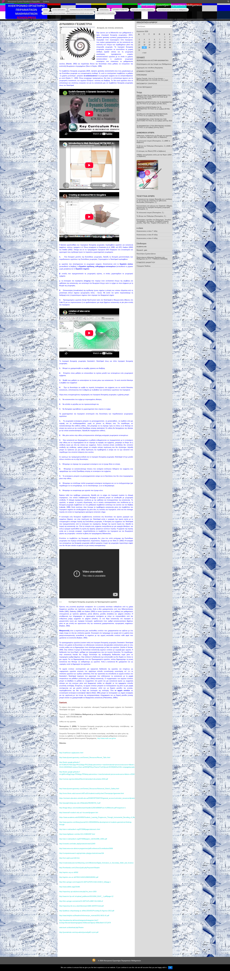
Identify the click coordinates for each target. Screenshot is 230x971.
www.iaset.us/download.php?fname (71, 927)
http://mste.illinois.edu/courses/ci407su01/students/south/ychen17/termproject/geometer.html (91, 793)
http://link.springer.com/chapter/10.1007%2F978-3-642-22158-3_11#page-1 (85, 882)
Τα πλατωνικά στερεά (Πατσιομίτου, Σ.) (150, 212)
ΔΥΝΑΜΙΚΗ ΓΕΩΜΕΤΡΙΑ (120, 9)
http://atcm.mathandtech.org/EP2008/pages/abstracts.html (79, 829)
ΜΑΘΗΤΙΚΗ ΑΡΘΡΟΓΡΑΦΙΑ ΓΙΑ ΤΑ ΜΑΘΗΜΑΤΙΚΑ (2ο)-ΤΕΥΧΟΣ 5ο (154, 103)
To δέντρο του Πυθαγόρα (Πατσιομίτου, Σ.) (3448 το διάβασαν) (154, 146)
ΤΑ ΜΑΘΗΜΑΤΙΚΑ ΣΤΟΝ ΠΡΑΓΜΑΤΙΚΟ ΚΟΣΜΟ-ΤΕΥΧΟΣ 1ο (154, 126)
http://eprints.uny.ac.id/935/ (68, 872)
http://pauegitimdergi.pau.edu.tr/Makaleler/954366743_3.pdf (79, 803)
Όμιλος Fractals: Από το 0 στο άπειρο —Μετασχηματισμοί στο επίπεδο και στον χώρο (68, 13)
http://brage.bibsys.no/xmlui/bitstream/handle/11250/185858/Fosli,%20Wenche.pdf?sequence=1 (92, 808)
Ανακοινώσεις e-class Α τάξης (147, 238)
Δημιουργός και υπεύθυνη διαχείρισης (142, 9)
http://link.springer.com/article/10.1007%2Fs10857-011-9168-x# (81, 901)
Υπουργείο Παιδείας (143, 266)
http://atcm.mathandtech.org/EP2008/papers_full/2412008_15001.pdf (83, 839)
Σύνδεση (46, 2)
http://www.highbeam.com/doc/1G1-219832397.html (77, 834)
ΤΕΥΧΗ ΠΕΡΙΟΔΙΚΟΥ (59, 9)
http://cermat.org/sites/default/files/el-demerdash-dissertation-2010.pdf (83, 779)
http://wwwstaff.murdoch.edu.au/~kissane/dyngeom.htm (78, 812)
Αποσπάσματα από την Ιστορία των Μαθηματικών (172, 9)
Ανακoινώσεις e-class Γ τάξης (147, 231)
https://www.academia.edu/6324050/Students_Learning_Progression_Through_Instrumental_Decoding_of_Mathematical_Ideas (103, 817)
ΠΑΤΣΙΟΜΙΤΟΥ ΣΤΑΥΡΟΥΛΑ (106, 13)
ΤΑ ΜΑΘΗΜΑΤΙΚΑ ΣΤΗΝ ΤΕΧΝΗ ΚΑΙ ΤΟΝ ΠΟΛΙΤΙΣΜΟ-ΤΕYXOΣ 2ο (151, 120)
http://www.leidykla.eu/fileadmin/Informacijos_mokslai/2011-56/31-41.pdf (84, 915)
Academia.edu (142, 246)
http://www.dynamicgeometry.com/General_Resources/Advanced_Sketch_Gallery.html (89, 789)
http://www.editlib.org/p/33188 (69, 887)
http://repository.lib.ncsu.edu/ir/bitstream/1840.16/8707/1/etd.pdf (81, 906)
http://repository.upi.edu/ (67, 891)
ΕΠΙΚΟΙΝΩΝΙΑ (104, 9)
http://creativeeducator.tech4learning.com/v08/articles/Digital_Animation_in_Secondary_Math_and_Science (96, 863)
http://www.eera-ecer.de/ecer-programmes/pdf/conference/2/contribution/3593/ (86, 848)
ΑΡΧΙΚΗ (45, 9)
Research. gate (142, 250)
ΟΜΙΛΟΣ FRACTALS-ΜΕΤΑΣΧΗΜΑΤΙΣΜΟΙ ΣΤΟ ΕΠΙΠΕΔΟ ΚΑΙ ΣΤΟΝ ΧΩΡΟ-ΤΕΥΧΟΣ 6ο (153, 96)
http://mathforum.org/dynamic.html (71, 753)
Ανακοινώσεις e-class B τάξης (147, 235)
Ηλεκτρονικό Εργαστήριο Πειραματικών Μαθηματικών (171, 5)
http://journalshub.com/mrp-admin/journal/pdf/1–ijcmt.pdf (78, 932)
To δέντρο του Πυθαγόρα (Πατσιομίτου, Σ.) (151, 216)
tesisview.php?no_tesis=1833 (86, 891)
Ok (170, 967)
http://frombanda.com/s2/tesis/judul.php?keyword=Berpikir (79, 868)
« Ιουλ (144, 53)
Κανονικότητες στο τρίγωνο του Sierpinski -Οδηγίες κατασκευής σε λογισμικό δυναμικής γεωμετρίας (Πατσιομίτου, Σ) (154, 207)
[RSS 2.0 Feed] (94, 962)
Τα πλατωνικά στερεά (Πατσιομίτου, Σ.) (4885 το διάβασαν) (153, 141)
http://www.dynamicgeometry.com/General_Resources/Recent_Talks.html (84, 757)
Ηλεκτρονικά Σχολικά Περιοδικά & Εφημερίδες (24, 2)
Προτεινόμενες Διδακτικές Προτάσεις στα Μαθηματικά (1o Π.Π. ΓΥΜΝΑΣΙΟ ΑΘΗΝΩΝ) (152, 258)
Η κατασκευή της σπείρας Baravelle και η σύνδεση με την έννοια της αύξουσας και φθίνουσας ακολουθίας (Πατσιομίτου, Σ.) (154, 200)
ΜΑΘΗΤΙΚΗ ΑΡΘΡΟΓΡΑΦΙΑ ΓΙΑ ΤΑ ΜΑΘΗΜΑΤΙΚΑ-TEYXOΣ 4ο (149, 108)
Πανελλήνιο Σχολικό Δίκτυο (146, 254)
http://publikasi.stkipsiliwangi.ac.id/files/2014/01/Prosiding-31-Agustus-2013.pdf (86, 911)
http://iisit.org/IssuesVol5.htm (69, 858)
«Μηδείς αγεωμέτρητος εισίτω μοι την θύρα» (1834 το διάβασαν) (154, 155)
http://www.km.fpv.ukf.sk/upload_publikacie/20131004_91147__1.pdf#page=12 (86, 896)
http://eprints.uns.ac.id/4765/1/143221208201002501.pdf (78, 877)
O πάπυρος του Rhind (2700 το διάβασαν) (151, 151)
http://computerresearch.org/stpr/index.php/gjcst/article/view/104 (81, 853)
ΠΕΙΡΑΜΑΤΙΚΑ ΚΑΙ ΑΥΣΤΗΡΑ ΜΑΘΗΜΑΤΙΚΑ (82, 9)
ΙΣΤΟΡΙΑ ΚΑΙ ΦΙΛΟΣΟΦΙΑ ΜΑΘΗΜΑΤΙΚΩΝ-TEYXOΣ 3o (152, 114)
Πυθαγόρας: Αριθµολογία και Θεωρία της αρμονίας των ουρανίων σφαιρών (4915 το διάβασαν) (154, 136)
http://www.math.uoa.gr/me (106, 738)
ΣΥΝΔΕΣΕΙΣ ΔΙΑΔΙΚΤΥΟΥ (146, 262)
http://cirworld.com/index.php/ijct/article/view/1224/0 (77, 844)
